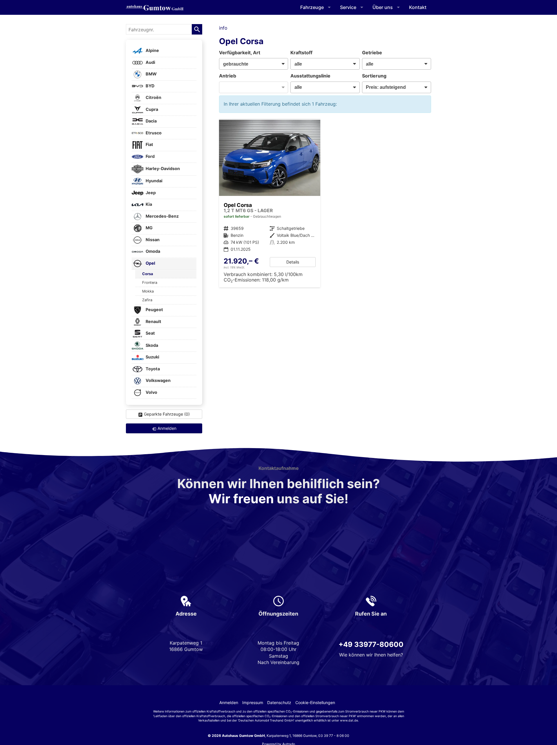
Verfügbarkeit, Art (239, 52)
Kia (148, 204)
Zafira (147, 300)
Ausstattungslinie (310, 76)
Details (292, 261)
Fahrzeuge (312, 7)
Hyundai (153, 180)
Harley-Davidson (162, 168)
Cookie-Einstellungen (315, 702)
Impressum (252, 702)
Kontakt (417, 7)
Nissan (152, 239)
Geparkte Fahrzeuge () (167, 414)
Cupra (151, 109)
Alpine (152, 50)
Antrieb (227, 76)
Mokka (148, 291)
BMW (151, 74)
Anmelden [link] (167, 428)
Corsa (147, 274)
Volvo (151, 392)
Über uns (382, 7)
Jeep (150, 192)
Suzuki (152, 357)
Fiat (149, 144)
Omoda (152, 251)
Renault (153, 321)
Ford (150, 156)
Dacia (151, 121)
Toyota (152, 368)
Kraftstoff (301, 52)
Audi (150, 62)
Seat (150, 333)
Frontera (149, 282)
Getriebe (372, 52)
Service (348, 7)
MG (149, 228)
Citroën (153, 97)
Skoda (151, 345)
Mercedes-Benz (162, 216)
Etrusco (153, 132)
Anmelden (228, 702)
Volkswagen (158, 380)
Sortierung (374, 76)
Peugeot (154, 309)
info (223, 28)
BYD (149, 85)
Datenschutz (279, 702)
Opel (150, 263)
